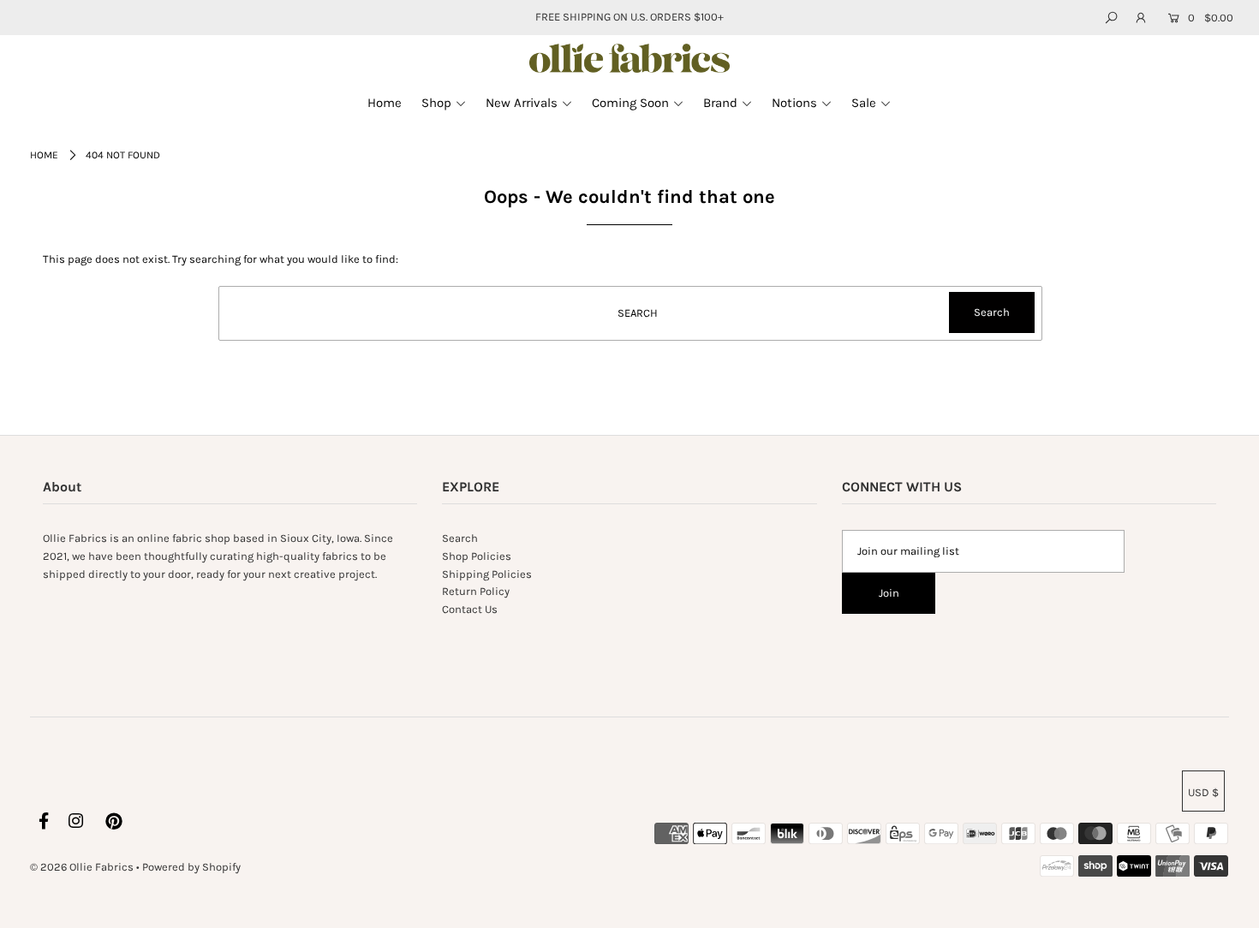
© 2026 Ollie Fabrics (82, 866)
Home (44, 155)
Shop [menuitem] (436, 102)
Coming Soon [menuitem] (630, 102)
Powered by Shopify (191, 866)
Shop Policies (476, 556)
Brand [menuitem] (720, 102)
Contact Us (470, 609)
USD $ (1203, 792)
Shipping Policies (487, 574)
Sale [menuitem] (863, 102)
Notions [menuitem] (794, 102)
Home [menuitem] (384, 102)
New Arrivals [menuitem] (522, 102)
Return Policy (476, 591)
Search (460, 538)
